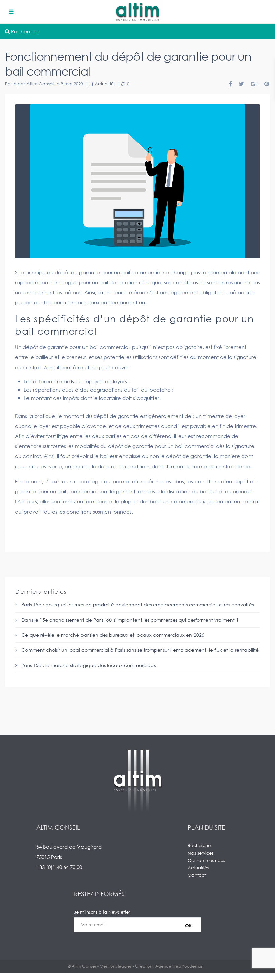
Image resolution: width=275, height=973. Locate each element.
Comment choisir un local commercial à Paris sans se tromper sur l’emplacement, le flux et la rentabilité (140, 650)
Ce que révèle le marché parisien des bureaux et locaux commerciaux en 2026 (112, 635)
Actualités (105, 83)
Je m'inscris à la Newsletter (102, 912)
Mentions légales (116, 966)
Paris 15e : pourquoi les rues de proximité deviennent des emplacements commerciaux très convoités (137, 604)
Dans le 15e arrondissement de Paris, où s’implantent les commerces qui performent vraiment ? (130, 620)
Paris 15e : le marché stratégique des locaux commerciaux (88, 665)
